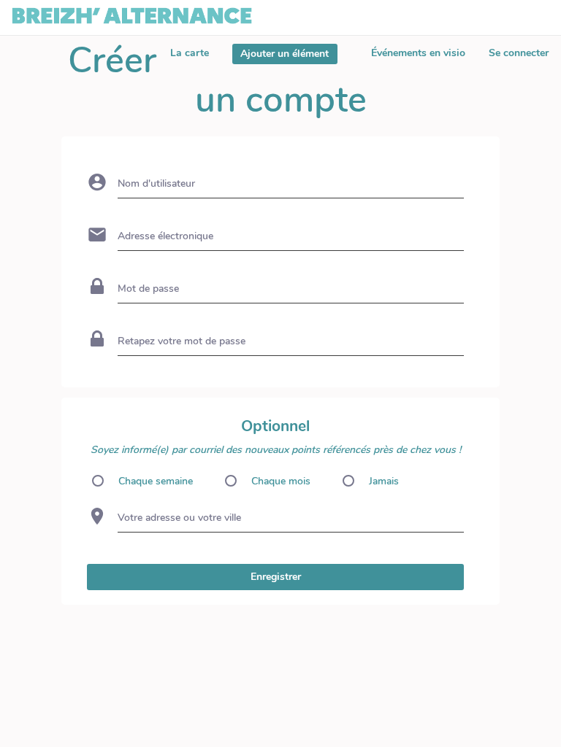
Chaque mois (280, 481)
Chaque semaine (155, 481)
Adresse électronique (165, 236)
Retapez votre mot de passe (181, 341)
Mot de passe (148, 288)
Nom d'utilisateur (156, 183)
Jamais (384, 481)
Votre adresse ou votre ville (179, 518)
